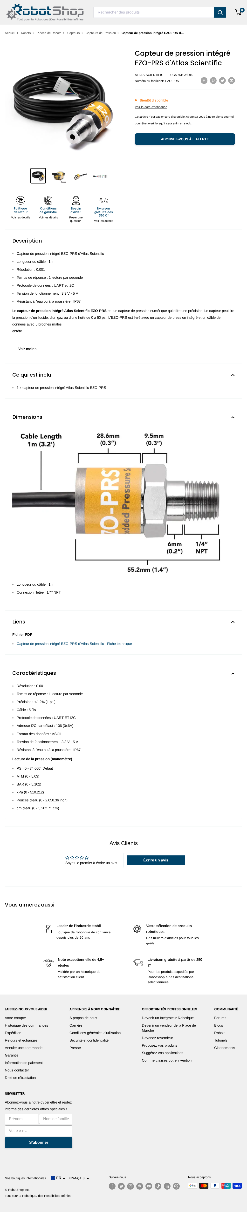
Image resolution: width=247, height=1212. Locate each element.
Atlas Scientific (149, 75)
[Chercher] (220, 12)
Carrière (75, 1025)
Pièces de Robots (49, 33)
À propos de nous (83, 1018)
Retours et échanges (21, 1040)
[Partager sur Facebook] (204, 80)
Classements (224, 1048)
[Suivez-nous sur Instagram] (130, 1186)
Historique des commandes (26, 1025)
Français (78, 1178)
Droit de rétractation (20, 1078)
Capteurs (73, 33)
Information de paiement (24, 1063)
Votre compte (15, 1018)
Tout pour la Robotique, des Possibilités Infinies (38, 1196)
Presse (75, 1048)
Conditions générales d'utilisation (95, 1033)
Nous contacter (17, 1070)
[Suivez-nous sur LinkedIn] (167, 1186)
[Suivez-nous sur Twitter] (121, 1186)
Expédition (13, 1033)
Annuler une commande (23, 1048)
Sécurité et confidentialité (89, 1040)
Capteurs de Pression (101, 33)
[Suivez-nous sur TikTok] (158, 1186)
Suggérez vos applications (162, 1053)
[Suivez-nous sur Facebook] (112, 1186)
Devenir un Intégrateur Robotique (168, 1018)
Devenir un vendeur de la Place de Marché (169, 1027)
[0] (238, 12)
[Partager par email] (231, 80)
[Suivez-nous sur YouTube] (148, 1186)
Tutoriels (220, 1040)
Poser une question (76, 219)
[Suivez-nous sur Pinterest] (139, 1186)
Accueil (10, 33)
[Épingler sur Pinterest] (213, 80)
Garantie (11, 1055)
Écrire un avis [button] (155, 860)
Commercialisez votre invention (167, 1060)
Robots (26, 33)
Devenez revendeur (157, 1038)
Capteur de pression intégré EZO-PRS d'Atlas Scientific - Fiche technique (74, 644)
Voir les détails (20, 217)
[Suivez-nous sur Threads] (176, 1186)
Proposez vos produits (159, 1045)
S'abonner (38, 1142)
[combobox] (154, 12)
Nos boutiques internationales (25, 1178)
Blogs (218, 1025)
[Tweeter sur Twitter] (222, 80)
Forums (220, 1018)
